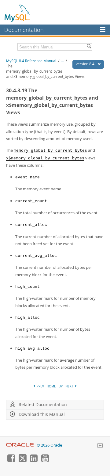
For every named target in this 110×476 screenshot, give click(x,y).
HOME (51, 386)
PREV (40, 386)
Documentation (24, 29)
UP (61, 386)
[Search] (89, 47)
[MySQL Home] (17, 13)
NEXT (69, 386)
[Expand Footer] (100, 446)
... (62, 61)
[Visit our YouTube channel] (45, 460)
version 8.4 (85, 64)
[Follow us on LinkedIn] (33, 460)
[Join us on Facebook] (11, 460)
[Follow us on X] (22, 460)
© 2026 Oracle (49, 445)
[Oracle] (20, 445)
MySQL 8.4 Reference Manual (31, 61)
